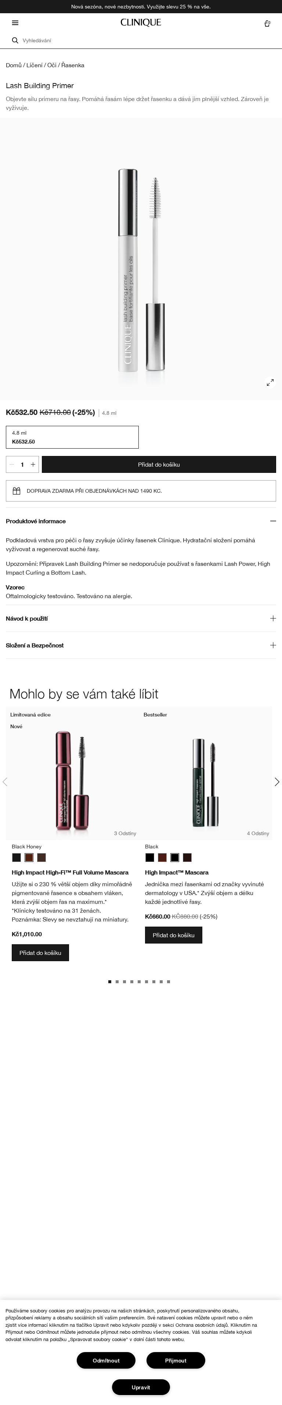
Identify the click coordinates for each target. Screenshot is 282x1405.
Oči (52, 65)
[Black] (16, 857)
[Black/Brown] (41, 857)
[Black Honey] (29, 857)
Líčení (34, 65)
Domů (14, 65)
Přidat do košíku (159, 464)
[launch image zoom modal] (270, 382)
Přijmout (176, 1360)
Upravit (141, 1387)
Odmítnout (106, 1360)
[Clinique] (141, 23)
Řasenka (72, 65)
